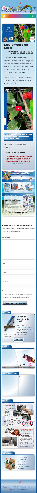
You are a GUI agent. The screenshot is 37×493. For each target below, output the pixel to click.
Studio (25, 489)
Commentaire (6, 237)
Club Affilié (28, 330)
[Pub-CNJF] (18, 403)
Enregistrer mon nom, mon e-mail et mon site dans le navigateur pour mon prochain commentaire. (18, 296)
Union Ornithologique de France (25, 487)
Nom (4, 263)
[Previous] (6, 358)
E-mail (4, 272)
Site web (4, 281)
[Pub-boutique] (18, 171)
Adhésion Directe (22, 327)
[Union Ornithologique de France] (4, 16)
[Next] (31, 358)
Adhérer (18, 340)
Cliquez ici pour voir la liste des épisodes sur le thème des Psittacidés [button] (18, 136)
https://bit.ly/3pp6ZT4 (18, 163)
